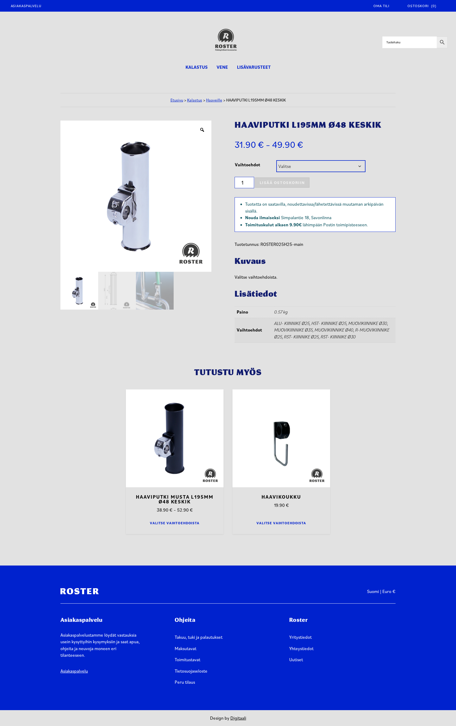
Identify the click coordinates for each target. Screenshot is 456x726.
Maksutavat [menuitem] (185, 648)
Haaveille (214, 100)
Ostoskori (421, 5)
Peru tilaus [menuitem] (185, 682)
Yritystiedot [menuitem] (300, 637)
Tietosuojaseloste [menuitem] (191, 671)
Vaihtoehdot (247, 165)
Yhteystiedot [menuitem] (301, 648)
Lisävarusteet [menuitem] (254, 67)
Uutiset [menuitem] (296, 659)
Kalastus (194, 100)
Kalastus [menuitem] (197, 67)
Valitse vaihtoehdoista (175, 523)
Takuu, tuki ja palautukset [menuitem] (198, 637)
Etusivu (176, 100)
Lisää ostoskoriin (282, 182)
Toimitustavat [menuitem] (187, 659)
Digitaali (238, 718)
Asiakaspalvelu (74, 671)
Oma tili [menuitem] (381, 5)
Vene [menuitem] (222, 67)
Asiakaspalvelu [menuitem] (26, 5)
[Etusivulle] (226, 42)
